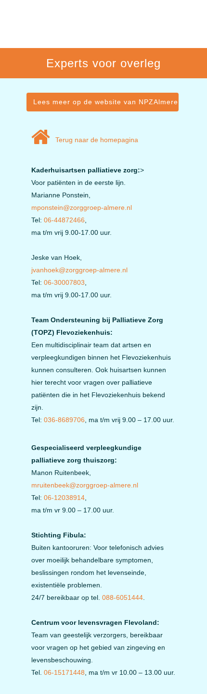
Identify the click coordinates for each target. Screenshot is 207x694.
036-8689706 (64, 420)
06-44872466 (64, 220)
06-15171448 (64, 672)
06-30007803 (64, 282)
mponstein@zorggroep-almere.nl (81, 207)
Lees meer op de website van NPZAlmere (105, 102)
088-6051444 (122, 597)
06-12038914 (64, 497)
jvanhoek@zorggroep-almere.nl (79, 270)
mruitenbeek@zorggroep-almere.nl (84, 485)
